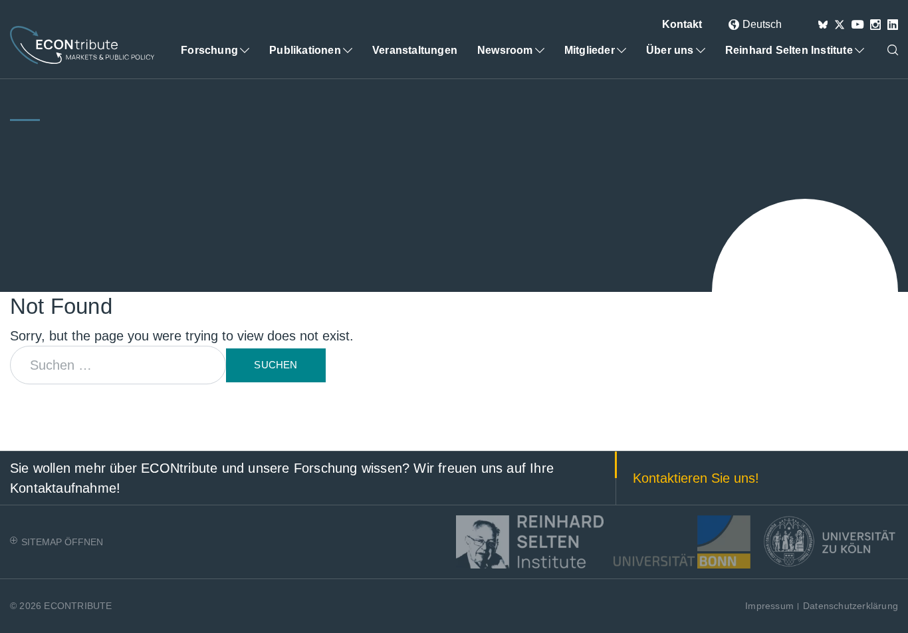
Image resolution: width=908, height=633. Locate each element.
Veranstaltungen (414, 50)
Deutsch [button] (762, 24)
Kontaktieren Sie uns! (696, 478)
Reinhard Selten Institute (789, 50)
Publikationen (305, 50)
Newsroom (505, 50)
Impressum (769, 605)
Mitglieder (589, 50)
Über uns (670, 50)
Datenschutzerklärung (850, 605)
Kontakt (682, 24)
